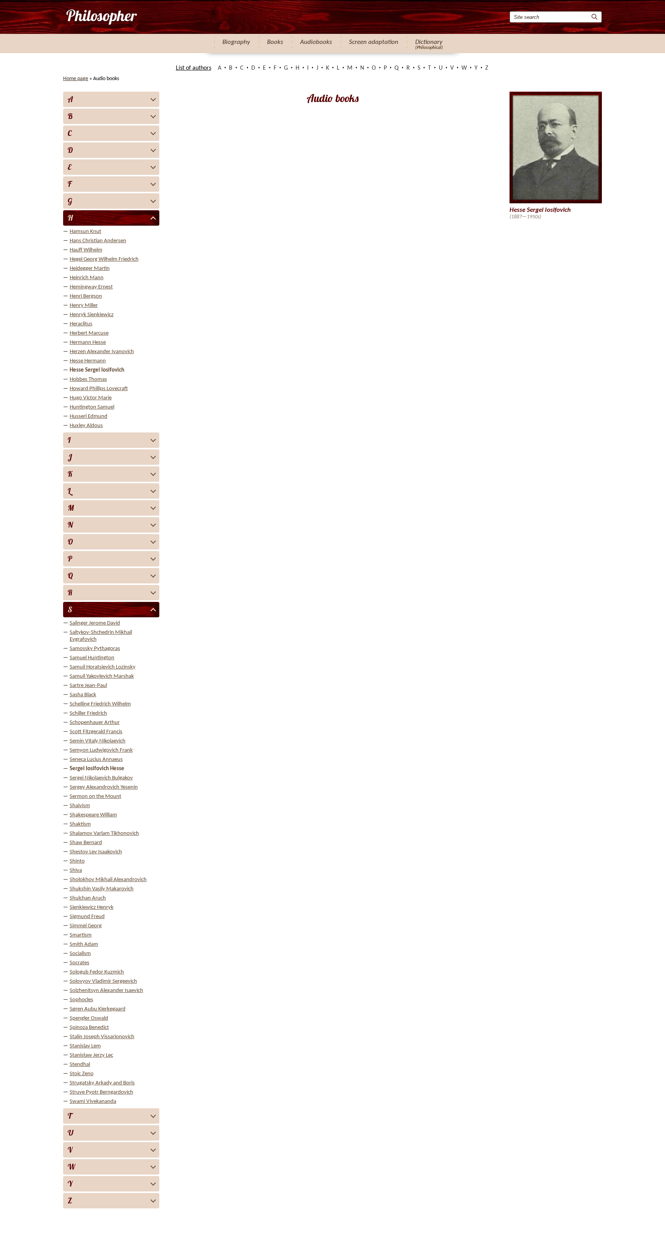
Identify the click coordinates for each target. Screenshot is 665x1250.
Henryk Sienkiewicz (92, 315)
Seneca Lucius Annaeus (96, 759)
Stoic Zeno (82, 1074)
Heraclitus (81, 324)
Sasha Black (83, 695)
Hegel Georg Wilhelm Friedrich (104, 259)
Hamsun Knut (85, 232)
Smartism (81, 935)
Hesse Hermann (88, 361)
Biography (236, 42)
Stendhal (80, 1064)
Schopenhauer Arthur (95, 723)
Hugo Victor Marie (91, 398)
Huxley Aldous (86, 426)
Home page (75, 79)
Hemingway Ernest (91, 287)
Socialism (80, 954)
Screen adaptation (373, 42)
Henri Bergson (86, 296)
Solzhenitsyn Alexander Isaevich (106, 991)
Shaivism (80, 806)
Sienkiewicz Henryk (92, 907)
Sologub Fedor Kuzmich (97, 972)
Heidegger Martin (90, 268)
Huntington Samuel (92, 407)
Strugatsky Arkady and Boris (102, 1083)
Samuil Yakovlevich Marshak (102, 676)
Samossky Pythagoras (95, 649)
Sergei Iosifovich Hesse (97, 769)
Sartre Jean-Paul (88, 686)
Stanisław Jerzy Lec (91, 1055)
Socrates (79, 963)
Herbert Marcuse (89, 333)
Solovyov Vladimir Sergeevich (103, 981)
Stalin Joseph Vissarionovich (102, 1037)
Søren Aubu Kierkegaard (97, 1009)
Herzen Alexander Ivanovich (102, 352)
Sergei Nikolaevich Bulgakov (101, 778)
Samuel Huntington (92, 658)
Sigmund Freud (87, 917)
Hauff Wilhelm (86, 250)
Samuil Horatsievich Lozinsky (102, 667)
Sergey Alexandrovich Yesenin (104, 787)
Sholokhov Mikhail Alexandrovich (108, 880)
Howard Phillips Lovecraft (99, 389)
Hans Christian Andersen (98, 241)
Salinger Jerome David (95, 623)
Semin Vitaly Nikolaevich (97, 741)
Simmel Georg (86, 926)
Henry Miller (84, 305)
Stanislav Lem (85, 1046)
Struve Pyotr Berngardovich (101, 1092)
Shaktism (80, 824)
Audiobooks (316, 42)
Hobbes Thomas (88, 379)
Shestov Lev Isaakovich (96, 852)
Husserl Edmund (88, 416)
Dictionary (429, 42)
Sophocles (81, 1000)
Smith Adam (84, 944)
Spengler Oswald (89, 1018)
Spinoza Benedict (89, 1027)
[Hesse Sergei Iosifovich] (101, 17)
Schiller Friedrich (88, 713)
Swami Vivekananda (93, 1101)
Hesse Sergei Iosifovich (97, 370)
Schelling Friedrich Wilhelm (100, 704)
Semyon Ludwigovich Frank (101, 750)
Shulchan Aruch (88, 898)
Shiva (76, 870)
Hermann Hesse (88, 342)
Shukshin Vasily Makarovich (102, 889)
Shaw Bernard (86, 843)
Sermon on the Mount (95, 796)
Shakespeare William (93, 815)
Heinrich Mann (87, 278)
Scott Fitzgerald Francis (96, 732)
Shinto (77, 861)
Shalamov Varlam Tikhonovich (104, 833)
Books (275, 42)
